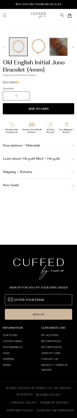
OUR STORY (10, 335)
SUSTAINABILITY (13, 347)
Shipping (7, 75)
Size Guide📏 (11, 82)
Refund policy (48, 394)
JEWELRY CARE (50, 353)
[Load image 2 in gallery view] (38, 47)
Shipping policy (20, 410)
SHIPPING (8, 359)
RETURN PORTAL (51, 347)
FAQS (6, 353)
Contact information (55, 410)
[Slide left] (4, 48)
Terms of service (54, 402)
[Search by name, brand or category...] (62, 15)
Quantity (8, 88)
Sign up (38, 314)
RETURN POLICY (51, 341)
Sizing (7, 365)
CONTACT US (49, 359)
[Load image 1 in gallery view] (18, 47)
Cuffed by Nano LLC (35, 388)
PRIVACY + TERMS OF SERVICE (54, 367)
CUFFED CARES (12, 341)
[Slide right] (73, 48)
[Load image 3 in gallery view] (58, 47)
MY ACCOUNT (50, 335)
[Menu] (5, 15)
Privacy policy (24, 402)
